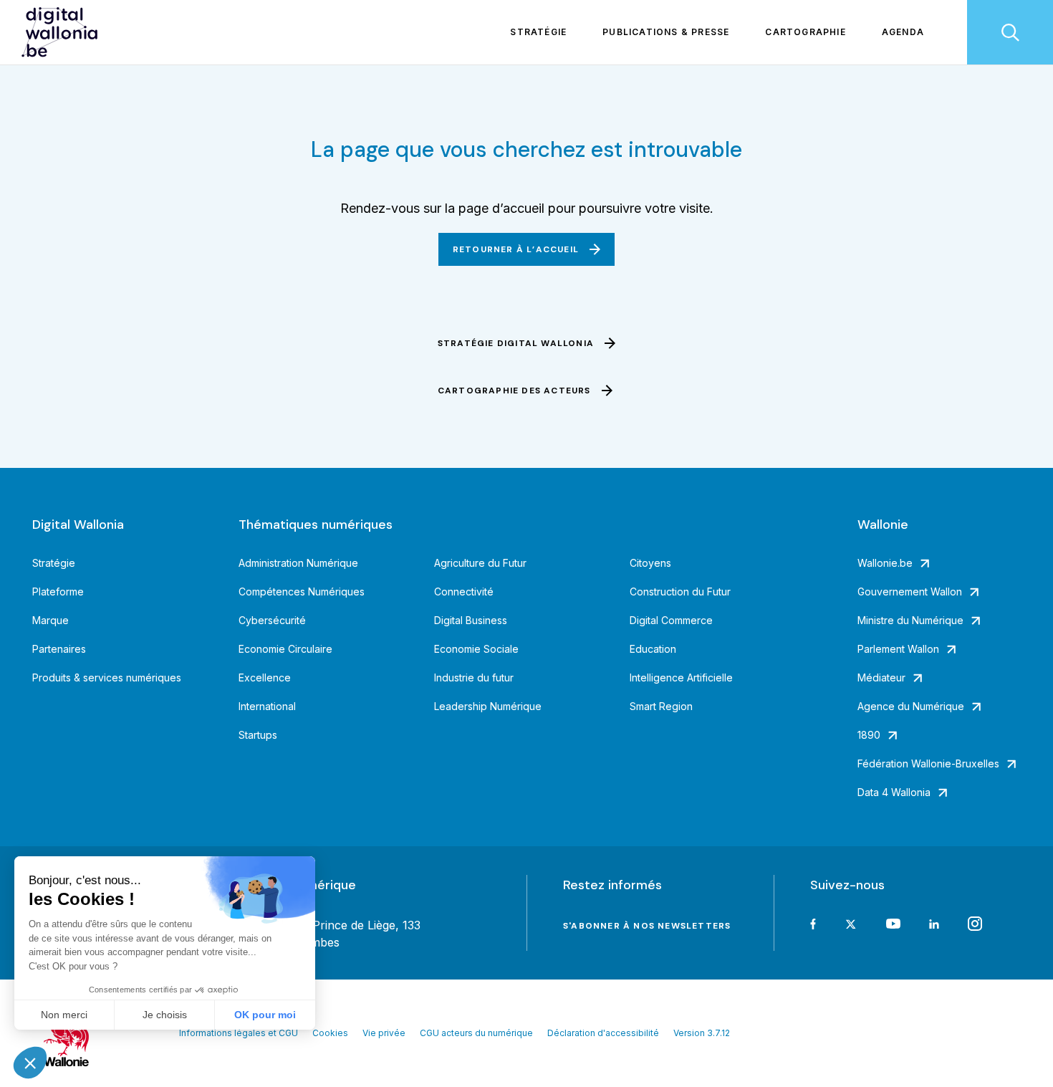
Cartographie (805, 32)
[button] (30, 1062)
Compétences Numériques (302, 591)
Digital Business (470, 620)
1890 (868, 735)
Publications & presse (665, 32)
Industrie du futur (474, 677)
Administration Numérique (298, 563)
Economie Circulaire (285, 649)
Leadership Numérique (488, 706)
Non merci (64, 1014)
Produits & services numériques (106, 677)
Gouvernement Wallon (909, 591)
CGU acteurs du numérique (476, 1033)
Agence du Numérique (910, 706)
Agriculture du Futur (480, 563)
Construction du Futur (680, 591)
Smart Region (661, 706)
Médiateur (881, 677)
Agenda (903, 32)
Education (653, 649)
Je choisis (165, 1014)
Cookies (330, 1033)
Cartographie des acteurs (514, 390)
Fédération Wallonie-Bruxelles (928, 763)
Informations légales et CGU (238, 1033)
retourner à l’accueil (516, 249)
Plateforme (58, 591)
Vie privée (383, 1033)
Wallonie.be (885, 563)
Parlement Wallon (898, 649)
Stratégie (538, 32)
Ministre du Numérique (910, 620)
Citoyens (650, 563)
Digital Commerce (671, 620)
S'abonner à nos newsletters (647, 926)
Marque (50, 620)
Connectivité (464, 591)
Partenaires (59, 649)
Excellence (265, 677)
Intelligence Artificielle (681, 677)
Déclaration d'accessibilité (603, 1033)
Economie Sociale (476, 649)
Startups (258, 735)
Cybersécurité (272, 620)
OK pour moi (265, 1014)
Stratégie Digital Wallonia (516, 343)
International (267, 706)
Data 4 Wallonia (894, 792)
